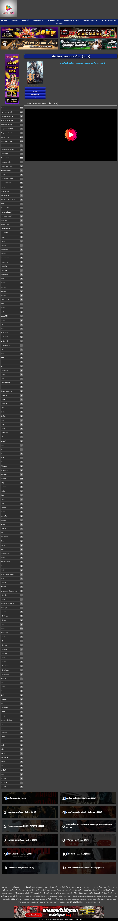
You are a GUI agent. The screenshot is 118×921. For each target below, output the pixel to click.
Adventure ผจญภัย (71, 20)
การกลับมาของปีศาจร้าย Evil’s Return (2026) (84, 812)
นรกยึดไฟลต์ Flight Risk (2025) (21, 867)
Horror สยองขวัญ (109, 20)
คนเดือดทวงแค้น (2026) (16, 798)
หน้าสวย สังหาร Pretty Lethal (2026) (22, 839)
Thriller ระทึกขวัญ (90, 20)
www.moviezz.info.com (73, 919)
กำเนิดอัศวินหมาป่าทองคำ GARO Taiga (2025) (86, 867)
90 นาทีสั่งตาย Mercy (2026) (77, 839)
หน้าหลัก (4, 20)
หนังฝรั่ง (15, 20)
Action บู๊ (25, 20)
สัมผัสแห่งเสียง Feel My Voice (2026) (81, 798)
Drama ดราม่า (38, 20)
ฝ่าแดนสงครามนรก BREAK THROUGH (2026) (26, 826)
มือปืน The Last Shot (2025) (79, 853)
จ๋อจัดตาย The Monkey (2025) (20, 853)
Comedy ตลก (53, 20)
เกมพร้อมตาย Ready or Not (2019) (22, 812)
